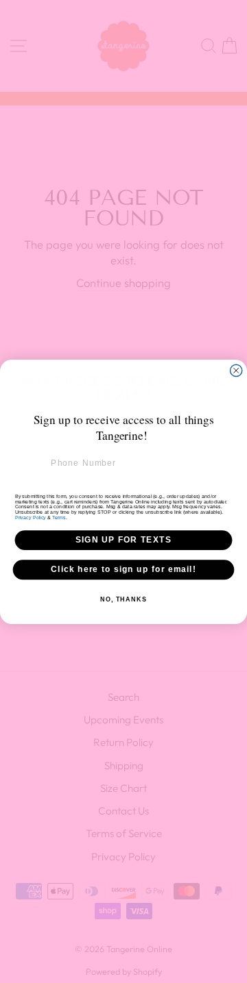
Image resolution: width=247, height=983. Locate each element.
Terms (58, 517)
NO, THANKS (123, 598)
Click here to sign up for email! (123, 569)
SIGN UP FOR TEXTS (123, 540)
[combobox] (30, 462)
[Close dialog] (236, 370)
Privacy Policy (30, 517)
